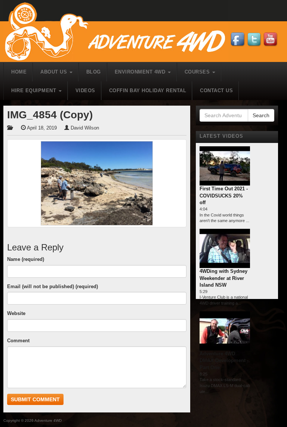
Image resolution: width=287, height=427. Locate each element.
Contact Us (216, 90)
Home (19, 72)
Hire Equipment (34, 90)
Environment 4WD (141, 72)
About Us (54, 72)
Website (16, 313)
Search (261, 115)
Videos (85, 90)
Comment (18, 340)
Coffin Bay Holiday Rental (147, 90)
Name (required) (25, 259)
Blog (93, 72)
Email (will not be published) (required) (52, 286)
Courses (198, 72)
